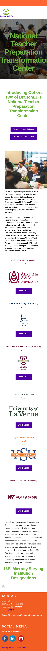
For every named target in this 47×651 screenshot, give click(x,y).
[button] (45, 13)
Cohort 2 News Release (23, 129)
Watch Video (23, 291)
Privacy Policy (8, 647)
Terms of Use (22, 647)
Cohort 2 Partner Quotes (23, 137)
